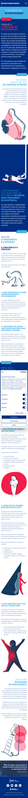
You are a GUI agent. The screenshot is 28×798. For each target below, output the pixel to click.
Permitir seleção (14, 421)
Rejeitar (14, 425)
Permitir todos (14, 417)
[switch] (24, 399)
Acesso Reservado (18, 792)
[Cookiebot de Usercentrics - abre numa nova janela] (20, 372)
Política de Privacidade (16, 388)
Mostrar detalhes (20, 413)
